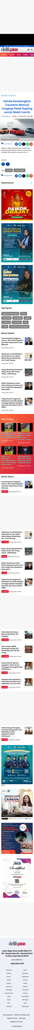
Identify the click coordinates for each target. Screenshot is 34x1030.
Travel (25, 983)
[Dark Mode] (28, 50)
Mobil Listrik (19, 170)
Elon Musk (17, 318)
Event (9, 1000)
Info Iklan (22, 1018)
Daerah (12, 55)
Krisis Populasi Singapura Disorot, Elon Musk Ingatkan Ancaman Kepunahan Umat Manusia (12, 341)
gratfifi (27, 318)
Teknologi (25, 1000)
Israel (5, 327)
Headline (5, 591)
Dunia (19, 55)
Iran (25, 322)
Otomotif (12, 96)
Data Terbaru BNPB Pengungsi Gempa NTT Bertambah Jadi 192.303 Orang (10, 649)
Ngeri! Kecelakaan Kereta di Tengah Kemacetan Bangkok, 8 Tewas (24, 436)
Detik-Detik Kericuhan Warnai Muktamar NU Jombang (10, 634)
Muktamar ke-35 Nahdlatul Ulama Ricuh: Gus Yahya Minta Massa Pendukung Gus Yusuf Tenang (12, 357)
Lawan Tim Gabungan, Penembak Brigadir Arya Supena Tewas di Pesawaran (8, 460)
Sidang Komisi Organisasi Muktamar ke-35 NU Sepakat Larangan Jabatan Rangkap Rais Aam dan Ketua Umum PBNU (12, 403)
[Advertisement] (17, 17)
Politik (25, 55)
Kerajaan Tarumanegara (19, 327)
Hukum (4, 673)
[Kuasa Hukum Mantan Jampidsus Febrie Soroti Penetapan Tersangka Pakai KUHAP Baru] (28, 666)
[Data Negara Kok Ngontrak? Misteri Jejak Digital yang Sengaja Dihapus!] (25, 450)
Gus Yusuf (16, 322)
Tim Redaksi (5, 116)
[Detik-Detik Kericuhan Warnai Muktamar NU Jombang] (28, 635)
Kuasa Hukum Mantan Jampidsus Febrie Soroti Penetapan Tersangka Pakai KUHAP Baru (12, 666)
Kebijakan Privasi (16, 1022)
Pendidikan (25, 996)
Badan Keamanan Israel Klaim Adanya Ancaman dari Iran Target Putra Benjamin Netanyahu (12, 386)
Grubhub (6, 322)
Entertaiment (9, 993)
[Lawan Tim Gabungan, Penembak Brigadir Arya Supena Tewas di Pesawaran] (8, 450)
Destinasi (25, 973)
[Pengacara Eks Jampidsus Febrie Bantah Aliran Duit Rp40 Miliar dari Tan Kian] (28, 682)
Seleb (9, 996)
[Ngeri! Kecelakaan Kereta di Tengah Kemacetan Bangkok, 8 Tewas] (25, 427)
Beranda (4, 96)
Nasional (4, 55)
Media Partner (12, 1018)
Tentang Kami (8, 1015)
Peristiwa (5, 542)
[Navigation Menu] (32, 50)
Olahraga (9, 990)
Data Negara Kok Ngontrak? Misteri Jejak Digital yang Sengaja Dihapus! (24, 459)
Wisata (25, 986)
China (24, 314)
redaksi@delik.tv (17, 960)
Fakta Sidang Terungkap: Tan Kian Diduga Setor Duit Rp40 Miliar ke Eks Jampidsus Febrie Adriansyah (12, 732)
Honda (9, 170)
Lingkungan (25, 1006)
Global (4, 556)
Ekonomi (9, 986)
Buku (25, 970)
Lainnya (25, 993)
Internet (4, 491)
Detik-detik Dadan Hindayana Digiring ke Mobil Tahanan (8, 435)
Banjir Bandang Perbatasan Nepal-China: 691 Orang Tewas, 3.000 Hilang (12, 372)
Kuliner (25, 980)
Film (8, 1003)
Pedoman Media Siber (22, 1015)
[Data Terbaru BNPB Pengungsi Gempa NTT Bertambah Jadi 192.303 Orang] (28, 649)
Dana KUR (6, 318)
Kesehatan (25, 977)
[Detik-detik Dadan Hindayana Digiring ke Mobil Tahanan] (8, 427)
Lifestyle (8, 1006)
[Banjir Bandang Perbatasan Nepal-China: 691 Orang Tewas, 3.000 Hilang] (28, 372)
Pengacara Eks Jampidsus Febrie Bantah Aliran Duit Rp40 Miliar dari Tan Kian (11, 681)
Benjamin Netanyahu (10, 314)
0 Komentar (7, 144)
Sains (25, 1003)
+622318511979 (17, 963)
